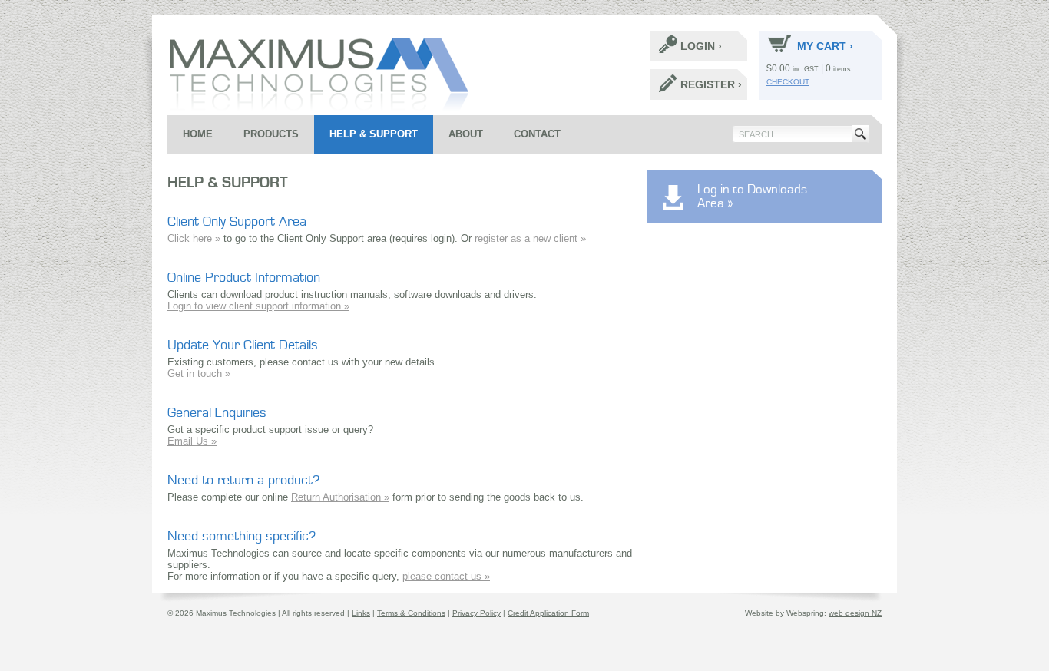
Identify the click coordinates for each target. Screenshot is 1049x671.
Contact (537, 134)
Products (271, 134)
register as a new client (528, 238)
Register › (711, 84)
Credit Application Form (548, 613)
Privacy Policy (476, 613)
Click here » (193, 238)
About (465, 134)
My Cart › (825, 46)
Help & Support (373, 134)
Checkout (787, 82)
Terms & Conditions (411, 613)
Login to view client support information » (258, 306)
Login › (701, 46)
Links (361, 613)
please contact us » (446, 576)
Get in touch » (198, 373)
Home (198, 134)
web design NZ (855, 613)
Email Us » (192, 441)
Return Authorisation (337, 497)
